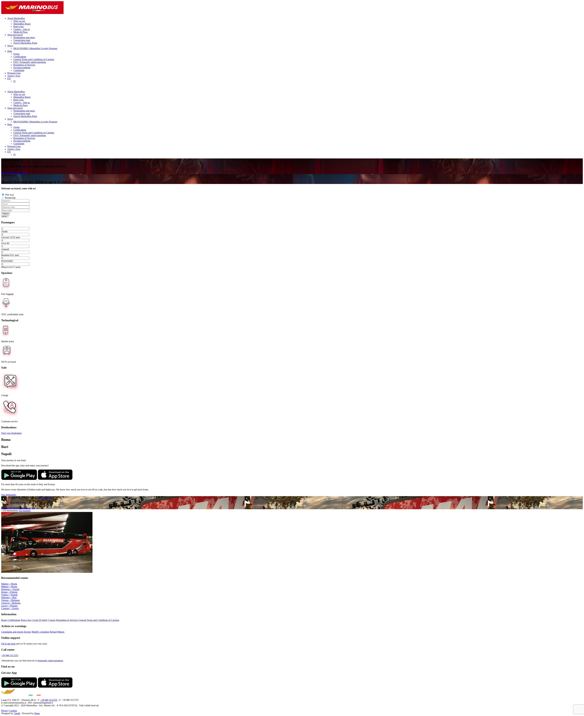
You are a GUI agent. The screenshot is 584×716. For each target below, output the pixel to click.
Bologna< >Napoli (10, 589)
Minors (60, 632)
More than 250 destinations (14, 172)
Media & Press (20, 32)
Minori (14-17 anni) (10, 267)
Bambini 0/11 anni (10, 255)
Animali (5, 249)
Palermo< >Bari (9, 597)
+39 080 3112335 (9, 655)
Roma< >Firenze (9, 592)
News (10, 45)
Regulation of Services (24, 65)
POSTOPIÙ (7, 261)
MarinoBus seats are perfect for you (18, 507)
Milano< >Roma (9, 586)
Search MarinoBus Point (25, 43)
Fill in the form (8, 643)
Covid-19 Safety (40, 620)
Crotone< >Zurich (10, 608)
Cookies (13, 710)
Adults (4, 231)
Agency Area (13, 76)
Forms (16, 54)
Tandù (17, 713)
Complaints (18, 70)
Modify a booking (40, 632)
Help (9, 51)
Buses (4, 620)
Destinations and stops (24, 37)
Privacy (5, 710)
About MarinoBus (16, 18)
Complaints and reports (12, 632)
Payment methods (21, 67)
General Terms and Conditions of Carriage (33, 59)
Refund (53, 632)
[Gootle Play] (19, 479)
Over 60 (5, 243)
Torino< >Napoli (9, 594)
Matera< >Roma (9, 584)
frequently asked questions (50, 660)
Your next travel (15, 34)
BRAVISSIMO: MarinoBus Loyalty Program (35, 48)
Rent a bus (18, 26)
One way (9, 194)
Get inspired (24, 510)
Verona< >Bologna (10, 600)
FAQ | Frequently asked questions (29, 62)
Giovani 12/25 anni (10, 237)
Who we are (19, 21)
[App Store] (55, 479)
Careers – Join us (21, 29)
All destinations (45, 497)
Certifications (19, 56)
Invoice (27, 632)
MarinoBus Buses (22, 24)
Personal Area (14, 73)
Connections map (21, 40)
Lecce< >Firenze (9, 605)
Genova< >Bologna (10, 603)
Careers (52, 620)
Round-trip (10, 197)
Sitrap (37, 713)
